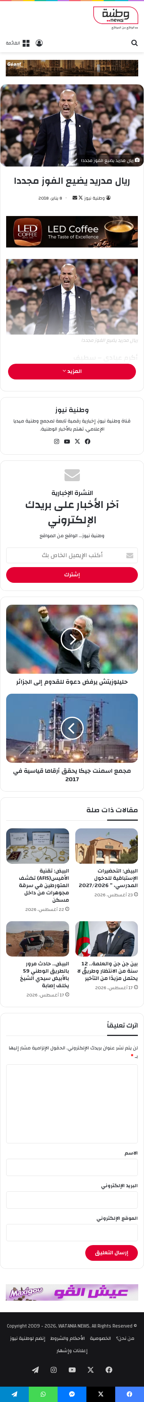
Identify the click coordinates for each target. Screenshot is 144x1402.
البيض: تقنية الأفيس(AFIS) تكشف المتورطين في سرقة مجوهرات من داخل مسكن (44, 885)
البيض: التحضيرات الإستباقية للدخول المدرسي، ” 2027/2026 (108, 878)
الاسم (131, 1153)
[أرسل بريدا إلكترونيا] (75, 198)
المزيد (74, 371)
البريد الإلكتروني (119, 1185)
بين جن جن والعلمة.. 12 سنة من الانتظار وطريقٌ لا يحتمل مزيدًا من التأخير (107, 971)
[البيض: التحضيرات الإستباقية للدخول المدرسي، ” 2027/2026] (106, 846)
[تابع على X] (80, 198)
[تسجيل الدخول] (39, 43)
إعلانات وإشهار (72, 1350)
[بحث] (134, 42)
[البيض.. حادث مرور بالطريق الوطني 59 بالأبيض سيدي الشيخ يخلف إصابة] (37, 939)
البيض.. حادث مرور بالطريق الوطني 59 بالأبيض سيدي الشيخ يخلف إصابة (44, 975)
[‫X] (77, 441)
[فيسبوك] (87, 441)
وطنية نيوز (94, 198)
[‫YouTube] (66, 441)
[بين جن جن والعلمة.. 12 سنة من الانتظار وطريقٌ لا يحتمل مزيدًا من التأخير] (106, 939)
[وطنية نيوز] (115, 18)
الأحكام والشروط (67, 1338)
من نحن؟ (125, 1338)
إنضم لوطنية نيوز (27, 1338)
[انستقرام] (56, 441)
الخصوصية (100, 1338)
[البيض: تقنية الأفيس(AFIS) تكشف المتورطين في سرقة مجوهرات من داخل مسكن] (37, 846)
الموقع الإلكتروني (117, 1218)
